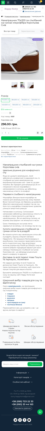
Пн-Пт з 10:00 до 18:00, (22, 391)
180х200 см (27, 105)
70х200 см (5, 100)
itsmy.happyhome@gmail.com (22, 396)
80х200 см (15, 100)
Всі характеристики (8, 156)
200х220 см (37, 105)
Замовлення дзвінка (32, 11)
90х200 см (25, 100)
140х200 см (6, 105)
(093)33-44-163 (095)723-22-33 (29, 8)
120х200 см (36, 100)
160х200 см (16, 105)
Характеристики (28, 31)
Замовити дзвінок (22, 408)
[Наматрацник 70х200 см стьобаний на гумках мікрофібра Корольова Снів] (22, 58)
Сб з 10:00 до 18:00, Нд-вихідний (22, 394)
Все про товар (9, 31)
